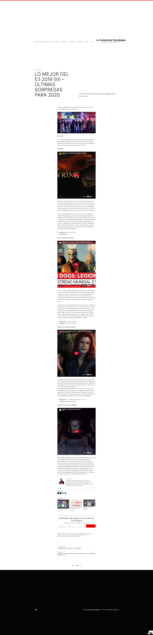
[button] (150, 633)
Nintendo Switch (65, 533)
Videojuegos (54, 41)
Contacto (80, 41)
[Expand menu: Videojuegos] (58, 41)
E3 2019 (59, 534)
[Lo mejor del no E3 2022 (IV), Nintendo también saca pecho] (76, 503)
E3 (59, 533)
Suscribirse (90, 526)
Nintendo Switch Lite (83, 534)
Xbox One (88, 533)
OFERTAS (86, 41)
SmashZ (67, 536)
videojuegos (82, 533)
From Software (66, 534)
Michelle (116, 609)
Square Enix (73, 536)
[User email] (60, 488)
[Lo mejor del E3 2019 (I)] (63, 504)
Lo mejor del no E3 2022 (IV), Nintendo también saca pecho (76, 508)
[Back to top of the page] (36, 610)
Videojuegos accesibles (42, 41)
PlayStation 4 (75, 533)
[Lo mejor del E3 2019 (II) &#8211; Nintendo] (89, 503)
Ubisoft (79, 536)
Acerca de (73, 41)
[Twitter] (58, 488)
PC (70, 533)
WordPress (109, 609)
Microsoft (74, 534)
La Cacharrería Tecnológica (111, 40)
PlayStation (61, 536)
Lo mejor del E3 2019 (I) (62, 509)
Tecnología (63, 41)
